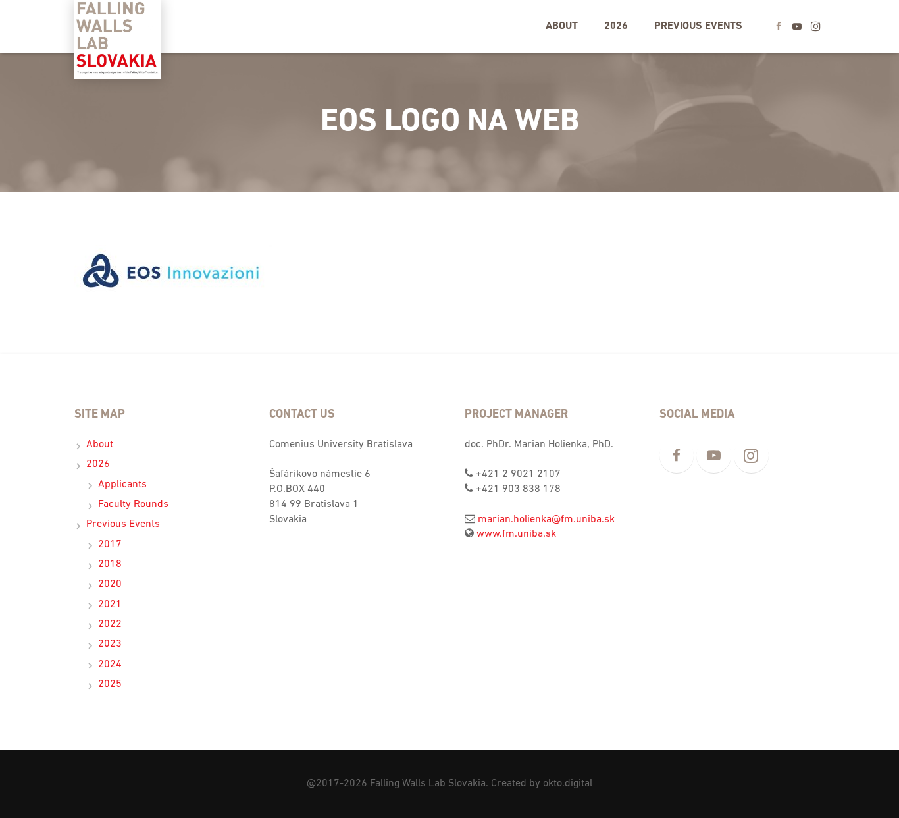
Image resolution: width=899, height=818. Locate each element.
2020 (110, 584)
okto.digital (567, 783)
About (99, 444)
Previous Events (123, 524)
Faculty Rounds (133, 504)
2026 (98, 464)
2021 (110, 604)
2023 (110, 644)
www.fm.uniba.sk (516, 534)
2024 (110, 664)
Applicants (122, 484)
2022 (110, 624)
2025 (110, 684)
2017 (110, 544)
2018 (110, 564)
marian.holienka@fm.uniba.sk (546, 519)
